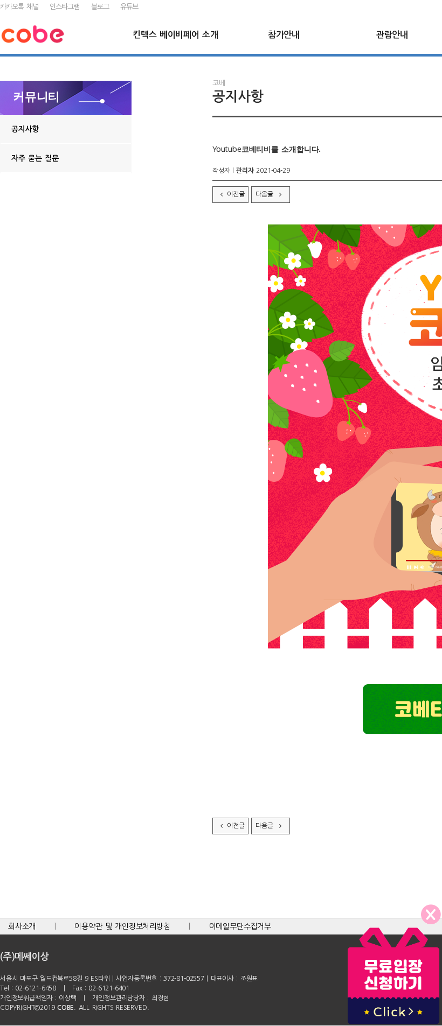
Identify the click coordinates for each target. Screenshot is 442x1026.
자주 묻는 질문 (35, 158)
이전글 (235, 194)
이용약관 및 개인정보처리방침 (122, 926)
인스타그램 (64, 6)
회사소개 (22, 926)
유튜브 (129, 6)
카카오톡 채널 (19, 6)
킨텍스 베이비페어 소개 (175, 35)
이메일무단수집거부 (240, 926)
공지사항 (25, 129)
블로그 (100, 6)
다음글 (265, 194)
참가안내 (284, 35)
